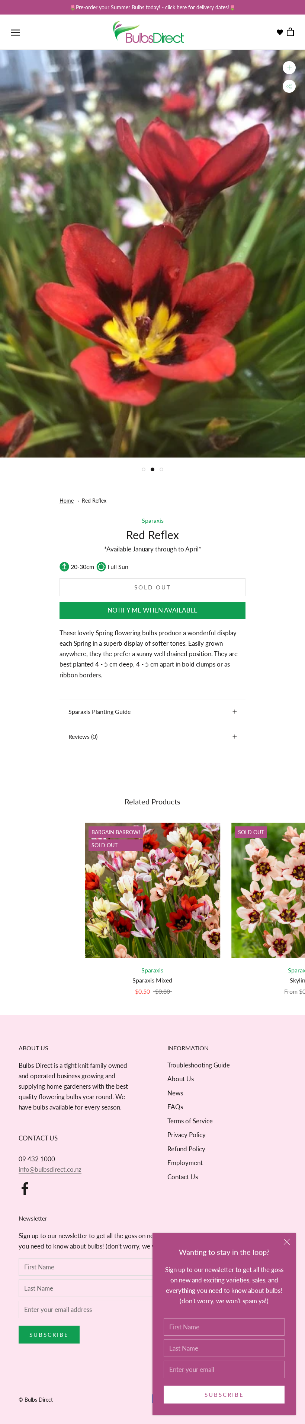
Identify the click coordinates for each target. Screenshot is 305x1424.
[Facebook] (25, 1188)
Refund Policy (186, 1149)
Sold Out (152, 587)
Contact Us (182, 1177)
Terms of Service (190, 1121)
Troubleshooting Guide (198, 1065)
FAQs (175, 1107)
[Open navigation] (15, 32)
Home (67, 500)
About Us (180, 1079)
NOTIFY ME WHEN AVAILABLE (152, 610)
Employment (185, 1163)
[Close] (286, 1241)
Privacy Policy (186, 1135)
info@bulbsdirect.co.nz (50, 1169)
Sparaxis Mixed (152, 980)
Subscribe (224, 1394)
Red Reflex (94, 500)
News (175, 1093)
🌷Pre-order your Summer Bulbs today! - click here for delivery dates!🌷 (152, 7)
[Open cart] (290, 32)
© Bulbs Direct (36, 1399)
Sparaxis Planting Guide (99, 711)
